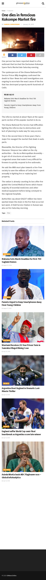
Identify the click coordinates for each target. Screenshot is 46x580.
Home (3, 11)
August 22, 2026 (7, 265)
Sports (6, 383)
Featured (10, 11)
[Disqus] (23, 515)
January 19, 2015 (28, 24)
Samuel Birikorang (12, 24)
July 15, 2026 (6, 394)
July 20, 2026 (6, 351)
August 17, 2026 (7, 308)
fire (8, 213)
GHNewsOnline (11, 575)
